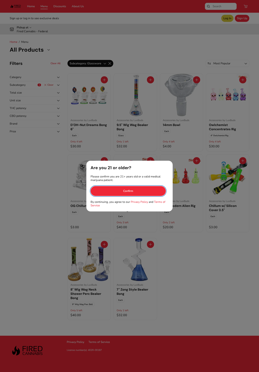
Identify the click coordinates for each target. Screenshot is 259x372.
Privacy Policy (139, 202)
